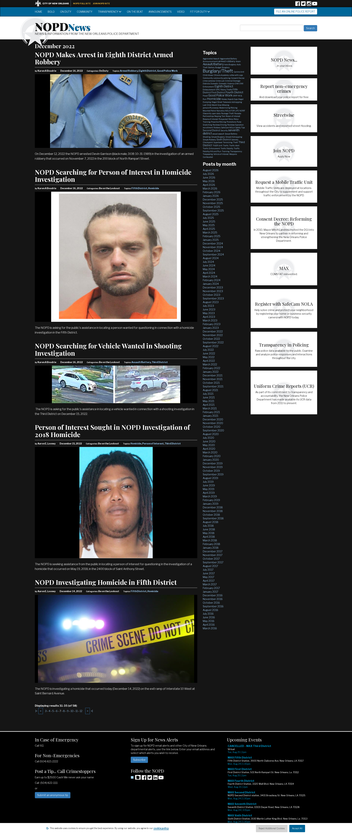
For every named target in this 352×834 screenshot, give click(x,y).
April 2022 (209, 360)
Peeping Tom (219, 116)
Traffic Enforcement (211, 148)
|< (36, 711)
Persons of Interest (210, 119)
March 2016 (210, 628)
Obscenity (207, 113)
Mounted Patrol (209, 111)
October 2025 (211, 206)
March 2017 (210, 584)
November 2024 (213, 247)
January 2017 (210, 591)
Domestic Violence (226, 83)
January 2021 (210, 415)
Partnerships (208, 116)
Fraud (205, 96)
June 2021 (209, 397)
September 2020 (213, 430)
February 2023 (211, 324)
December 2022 (213, 331)
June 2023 (209, 309)
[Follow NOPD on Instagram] (308, 4)
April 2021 (208, 404)
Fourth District (234, 92)
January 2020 (211, 459)
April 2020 (209, 448)
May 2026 (209, 181)
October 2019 (211, 470)
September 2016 (213, 606)
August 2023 (211, 302)
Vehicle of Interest (221, 154)
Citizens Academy (221, 75)
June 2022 (209, 353)
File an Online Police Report (295, 11)
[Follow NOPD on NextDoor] (136, 777)
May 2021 (208, 401)
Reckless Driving (220, 125)
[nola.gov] (54, 3)
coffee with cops (236, 75)
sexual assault (218, 134)
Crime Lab (220, 81)
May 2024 (209, 269)
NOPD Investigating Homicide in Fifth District (106, 582)
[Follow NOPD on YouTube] (314, 4)
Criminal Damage (232, 81)
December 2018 (213, 507)
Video (181, 11)
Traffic (226, 145)
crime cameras (209, 81)
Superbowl (217, 142)
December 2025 (213, 199)
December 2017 (212, 551)
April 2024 (209, 272)
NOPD (63, 26)
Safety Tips (240, 127)
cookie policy (161, 828)
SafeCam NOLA (228, 127)
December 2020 (213, 419)
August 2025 (211, 214)
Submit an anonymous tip (52, 795)
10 (72, 711)
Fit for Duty (198, 11)
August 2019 (210, 478)
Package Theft (227, 113)
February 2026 (211, 192)
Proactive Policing (218, 122)
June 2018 (209, 529)
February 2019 (211, 500)
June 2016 (209, 617)
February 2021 (211, 412)
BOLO (51, 11)
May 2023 (209, 313)
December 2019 (213, 463)
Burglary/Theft (218, 71)
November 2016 (213, 599)
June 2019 (209, 485)
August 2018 (210, 522)
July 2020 (208, 437)
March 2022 (210, 364)
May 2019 (208, 489)
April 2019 (209, 492)
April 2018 (209, 536)
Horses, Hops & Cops (229, 99)
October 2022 (211, 338)
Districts (206, 83)
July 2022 (208, 349)
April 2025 (209, 228)
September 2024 (213, 254)
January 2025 (211, 239)
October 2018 (211, 514)
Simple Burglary (218, 137)
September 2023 (213, 298)
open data (216, 113)
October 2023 (211, 294)
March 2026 (210, 188)
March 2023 (210, 320)
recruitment (208, 127)
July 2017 (208, 569)
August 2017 (210, 566)
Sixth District (224, 139)
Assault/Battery (141, 362)
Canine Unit (239, 72)
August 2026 (211, 170)
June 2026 (209, 177)
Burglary (226, 67)
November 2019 (213, 467)
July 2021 (208, 393)
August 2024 (211, 258)
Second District (211, 130)
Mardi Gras (216, 105)
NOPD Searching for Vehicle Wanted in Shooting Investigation (108, 349)
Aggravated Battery (228, 59)
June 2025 (209, 221)
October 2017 (211, 558)
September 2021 (213, 386)
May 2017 (208, 577)
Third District (160, 362)
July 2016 (208, 613)
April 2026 (209, 184)
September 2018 (213, 518)
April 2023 (209, 316)
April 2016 (209, 624)
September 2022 (213, 342)
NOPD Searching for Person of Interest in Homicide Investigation (113, 175)
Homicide (153, 188)
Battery (211, 67)
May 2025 (209, 225)
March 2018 (210, 540)
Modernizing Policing (228, 108)
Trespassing (208, 154)
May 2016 (208, 621)
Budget (218, 67)
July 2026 (208, 173)
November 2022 (213, 335)
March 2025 (210, 232)
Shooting (207, 137)
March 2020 (210, 452)
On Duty (65, 11)
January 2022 (211, 371)
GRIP (235, 96)
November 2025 (213, 203)
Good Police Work (167, 70)
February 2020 (212, 456)
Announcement (210, 61)
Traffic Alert (234, 145)
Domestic (214, 83)
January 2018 (211, 547)
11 (77, 711)
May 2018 (208, 533)
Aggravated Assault (211, 59)
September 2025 (213, 210)
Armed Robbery (129, 70)
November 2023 (213, 291)
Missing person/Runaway (216, 106)
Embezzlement (209, 90)
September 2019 (213, 474)
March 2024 (210, 276)
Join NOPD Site (101, 3)
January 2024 (211, 283)
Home (38, 11)
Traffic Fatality (227, 148)
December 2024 (213, 243)
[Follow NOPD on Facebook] (297, 4)
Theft (235, 142)
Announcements (160, 11)
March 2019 (210, 496)
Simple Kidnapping (233, 137)
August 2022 (210, 346)
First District (218, 92)
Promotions (231, 122)
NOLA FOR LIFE (232, 111)
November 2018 (213, 511)
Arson (238, 61)
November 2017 (212, 555)
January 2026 (211, 195)
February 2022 (211, 368)
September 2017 (213, 562)
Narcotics (221, 111)
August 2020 (211, 434)
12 (81, 711)
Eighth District (147, 70)
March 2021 (210, 408)
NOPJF (242, 111)
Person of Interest (153, 443)
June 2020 (209, 441)
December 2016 (213, 595)
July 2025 (208, 217)
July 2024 (208, 261)
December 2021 (212, 375)
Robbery (217, 127)
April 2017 (208, 580)
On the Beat (135, 11)
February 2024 (211, 280)
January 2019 (210, 503)
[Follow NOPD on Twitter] (303, 4)
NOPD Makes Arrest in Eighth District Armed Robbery (104, 58)
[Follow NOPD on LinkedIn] (155, 778)
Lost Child (207, 105)
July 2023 (208, 305)
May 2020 (209, 445)
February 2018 (211, 544)
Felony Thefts (226, 90)
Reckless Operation (235, 125)
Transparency (108, 11)
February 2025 (211, 236)
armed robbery (226, 61)
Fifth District (139, 188)
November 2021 (212, 379)
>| (92, 711)
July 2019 (208, 481)
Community (84, 11)
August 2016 (210, 610)
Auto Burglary (230, 64)
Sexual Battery (231, 134)
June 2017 (209, 573)
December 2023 (213, 287)
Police (230, 119)
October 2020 (211, 426)
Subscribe (139, 759)
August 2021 (210, 390)
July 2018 (208, 525)
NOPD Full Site (82, 3)
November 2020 (213, 423)
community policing (221, 78)
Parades (237, 113)
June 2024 (209, 265)
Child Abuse (208, 75)
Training (226, 151)
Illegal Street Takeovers (221, 102)
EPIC (218, 90)
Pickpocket (223, 119)
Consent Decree (237, 78)
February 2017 (211, 588)
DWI (237, 83)
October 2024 (211, 250)
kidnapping (237, 102)
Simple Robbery (209, 140)
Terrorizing (227, 142)
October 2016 (211, 602)
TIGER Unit (217, 145)
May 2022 (208, 357)
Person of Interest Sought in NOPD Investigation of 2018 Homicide (112, 431)
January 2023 (211, 327)
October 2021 (211, 382)
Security (224, 130)
